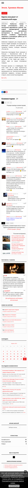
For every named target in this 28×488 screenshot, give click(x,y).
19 (14, 356)
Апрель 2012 (14, 343)
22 (24, 356)
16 (3, 356)
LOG (13, 331)
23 (3, 359)
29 (24, 359)
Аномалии (23, 22)
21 (21, 356)
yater (13, 326)
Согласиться (14, 486)
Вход (18, 229)
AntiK (24, 412)
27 (17, 359)
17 (7, 356)
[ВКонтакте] (2, 92)
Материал (19, 111)
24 (7, 359)
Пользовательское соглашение (10, 466)
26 (14, 359)
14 (21, 354)
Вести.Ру (3, 78)
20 (17, 356)
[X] (4, 92)
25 (10, 359)
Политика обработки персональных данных (13, 465)
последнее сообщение (6, 311)
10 (7, 354)
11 (10, 354)
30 (3, 361)
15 (24, 354)
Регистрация (12, 229)
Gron (20, 375)
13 (17, 354)
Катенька (14, 311)
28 (21, 359)
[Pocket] (6, 92)
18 (10, 356)
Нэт (13, 321)
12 (14, 354)
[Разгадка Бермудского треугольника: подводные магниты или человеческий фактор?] (6, 249)
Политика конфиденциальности (10, 467)
